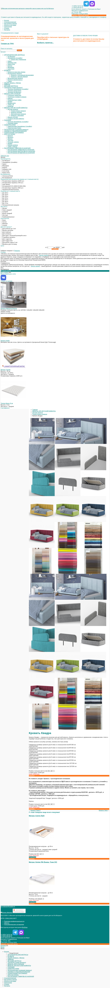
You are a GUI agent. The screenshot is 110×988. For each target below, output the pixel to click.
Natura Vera (11, 64)
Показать (17, 250)
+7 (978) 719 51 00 (77, 6)
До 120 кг (5, 194)
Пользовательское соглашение (14, 924)
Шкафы (10, 101)
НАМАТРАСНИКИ (10, 125)
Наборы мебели (13, 145)
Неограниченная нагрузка (10, 205)
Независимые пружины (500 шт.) (12, 188)
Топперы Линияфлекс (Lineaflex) (18, 89)
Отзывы (6, 28)
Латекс (4, 222)
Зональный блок (7, 176)
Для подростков (7, 240)
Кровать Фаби (5, 340)
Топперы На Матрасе (14, 92)
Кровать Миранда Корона (9, 308)
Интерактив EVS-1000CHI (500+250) (14, 186)
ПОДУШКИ (7, 120)
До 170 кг (5, 203)
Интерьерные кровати (15, 73)
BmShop (24, 927)
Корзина (3, 945)
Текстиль (10, 140)
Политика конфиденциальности (14, 921)
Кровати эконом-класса (15, 79)
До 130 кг (5, 196)
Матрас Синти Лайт (37, 816)
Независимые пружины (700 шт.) (12, 182)
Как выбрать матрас (10, 23)
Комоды (10, 98)
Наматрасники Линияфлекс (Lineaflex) (20, 126)
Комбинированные (8, 217)
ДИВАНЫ (7, 84)
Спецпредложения (10, 22)
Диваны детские (13, 117)
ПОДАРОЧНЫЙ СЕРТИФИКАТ (14, 132)
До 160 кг (5, 201)
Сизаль (4, 225)
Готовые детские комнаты (16, 118)
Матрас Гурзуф (5, 369)
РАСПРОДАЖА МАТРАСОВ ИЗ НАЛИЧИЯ (21, 151)
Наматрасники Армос (14, 128)
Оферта (6, 923)
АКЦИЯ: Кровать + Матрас (12, 83)
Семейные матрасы (8, 237)
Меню (2, 947)
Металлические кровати (15, 78)
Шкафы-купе (12, 103)
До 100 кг (5, 193)
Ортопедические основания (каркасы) (16, 129)
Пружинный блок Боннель (10, 189)
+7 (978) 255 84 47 (77, 7)
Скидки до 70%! (7, 43)
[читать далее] (43, 255)
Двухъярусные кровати (18, 114)
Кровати (10, 135)
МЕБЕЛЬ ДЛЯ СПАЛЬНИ (12, 93)
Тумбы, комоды (12, 146)
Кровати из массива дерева (16, 72)
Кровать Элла (103, 810)
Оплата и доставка (10, 25)
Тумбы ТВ (11, 104)
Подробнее (32, 857)
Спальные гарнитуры (14, 95)
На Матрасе (11, 56)
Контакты (7, 29)
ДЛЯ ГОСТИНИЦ (9, 134)
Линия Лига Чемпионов (18, 59)
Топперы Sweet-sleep (14, 90)
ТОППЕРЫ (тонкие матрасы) (13, 87)
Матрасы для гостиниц (9, 244)
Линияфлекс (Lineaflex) (15, 58)
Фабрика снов (12, 62)
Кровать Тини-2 (35, 810)
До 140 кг (5, 198)
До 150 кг (5, 200)
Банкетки (10, 106)
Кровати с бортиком (17, 115)
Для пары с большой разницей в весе (14, 235)
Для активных (6, 234)
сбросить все (5, 155)
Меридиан (11, 67)
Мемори (5, 223)
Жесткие (5, 215)
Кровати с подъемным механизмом (22, 75)
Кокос (4, 220)
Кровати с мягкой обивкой (19, 76)
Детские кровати (13, 109)
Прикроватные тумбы (14, 100)
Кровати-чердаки (16, 112)
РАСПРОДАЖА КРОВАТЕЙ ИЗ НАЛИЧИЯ (21, 153)
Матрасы (10, 137)
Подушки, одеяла (13, 142)
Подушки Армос (13, 123)
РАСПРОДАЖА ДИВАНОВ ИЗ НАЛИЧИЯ (21, 149)
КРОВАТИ (7, 70)
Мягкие (4, 208)
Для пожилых (6, 232)
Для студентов (7, 239)
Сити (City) (11, 69)
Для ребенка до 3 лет (9, 228)
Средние (5, 211)
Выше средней (7, 213)
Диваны (10, 139)
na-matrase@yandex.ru (8, 906)
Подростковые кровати (18, 111)
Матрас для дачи (7, 230)
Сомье (10, 81)
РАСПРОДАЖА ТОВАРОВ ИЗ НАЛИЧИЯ (17, 148)
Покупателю (8, 26)
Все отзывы (4, 272)
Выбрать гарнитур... (45, 43)
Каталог (6, 20)
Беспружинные (7, 177)
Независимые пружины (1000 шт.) (13, 181)
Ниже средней (7, 210)
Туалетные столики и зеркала (17, 97)
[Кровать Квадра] (42, 443)
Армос (10, 61)
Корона (10, 65)
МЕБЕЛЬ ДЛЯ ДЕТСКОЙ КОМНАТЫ (15, 107)
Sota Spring (6, 184)
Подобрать (55, 249)
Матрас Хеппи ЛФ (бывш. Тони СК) (43, 862)
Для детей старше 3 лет (9, 242)
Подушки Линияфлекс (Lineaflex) (18, 121)
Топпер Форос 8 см (7, 403)
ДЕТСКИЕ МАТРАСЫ (11, 86)
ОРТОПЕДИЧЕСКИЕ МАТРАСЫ (14, 55)
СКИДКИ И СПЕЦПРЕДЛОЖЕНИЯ (15, 131)
